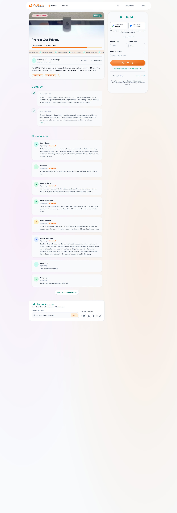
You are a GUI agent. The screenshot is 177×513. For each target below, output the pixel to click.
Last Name (132, 42)
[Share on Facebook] (83, 316)
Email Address (116, 51)
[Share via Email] (99, 316)
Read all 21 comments (67, 292)
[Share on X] (89, 316)
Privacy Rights (37, 75)
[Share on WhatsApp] (94, 316)
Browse (65, 5)
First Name (114, 42)
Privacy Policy (138, 81)
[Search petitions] (118, 6)
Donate (54, 5)
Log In (143, 5)
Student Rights (50, 75)
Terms (129, 81)
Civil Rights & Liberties (40, 15)
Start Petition (129, 5)
